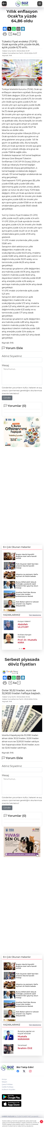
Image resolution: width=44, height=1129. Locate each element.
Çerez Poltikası (7, 1084)
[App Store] (22, 1104)
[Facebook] (17, 1071)
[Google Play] (22, 1097)
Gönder (7, 398)
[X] (24, 1071)
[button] (19, 648)
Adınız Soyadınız (12, 356)
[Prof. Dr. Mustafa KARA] (8, 638)
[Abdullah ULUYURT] (8, 625)
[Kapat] (41, 1121)
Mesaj (5, 365)
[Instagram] (30, 1071)
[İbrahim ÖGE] (8, 1048)
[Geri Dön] (4, 3)
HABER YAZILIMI (8, 1116)
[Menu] (39, 3)
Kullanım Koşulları (8, 1089)
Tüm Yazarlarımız (35, 615)
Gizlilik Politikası (7, 1087)
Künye (4, 1079)
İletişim (4, 1082)
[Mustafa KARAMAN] (8, 1034)
